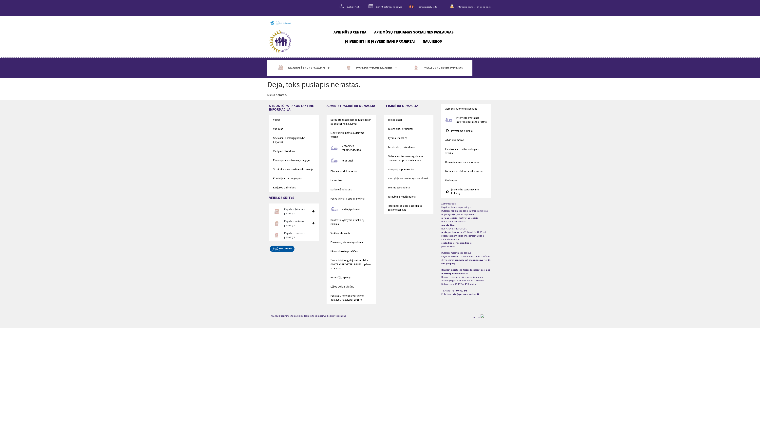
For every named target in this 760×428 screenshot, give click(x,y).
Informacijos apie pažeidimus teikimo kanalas (405, 207)
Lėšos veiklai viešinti (342, 286)
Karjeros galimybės (284, 187)
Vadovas (278, 129)
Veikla (276, 119)
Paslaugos (451, 180)
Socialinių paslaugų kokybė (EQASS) (289, 140)
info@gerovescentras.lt (465, 294)
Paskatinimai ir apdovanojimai (348, 198)
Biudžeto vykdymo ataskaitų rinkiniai (347, 222)
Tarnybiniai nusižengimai (402, 196)
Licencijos (336, 180)
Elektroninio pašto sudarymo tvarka (347, 135)
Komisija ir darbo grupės (287, 178)
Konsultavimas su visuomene (462, 162)
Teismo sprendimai (399, 187)
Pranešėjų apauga (341, 277)
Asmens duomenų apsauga (461, 108)
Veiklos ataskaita (341, 233)
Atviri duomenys (455, 140)
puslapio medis (353, 7)
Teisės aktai (395, 119)
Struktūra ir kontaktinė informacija (293, 169)
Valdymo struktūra (284, 151)
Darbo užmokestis (341, 189)
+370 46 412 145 (459, 290)
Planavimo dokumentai (344, 171)
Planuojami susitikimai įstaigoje (291, 160)
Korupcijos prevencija (401, 169)
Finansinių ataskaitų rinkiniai (347, 242)
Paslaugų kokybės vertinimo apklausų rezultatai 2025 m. (347, 297)
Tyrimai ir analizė (397, 138)
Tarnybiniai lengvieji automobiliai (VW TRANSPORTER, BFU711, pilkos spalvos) (351, 264)
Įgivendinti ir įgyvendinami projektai (380, 41)
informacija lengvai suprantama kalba (474, 7)
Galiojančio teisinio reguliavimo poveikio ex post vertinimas (406, 158)
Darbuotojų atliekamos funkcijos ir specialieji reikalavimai (351, 121)
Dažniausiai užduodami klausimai (464, 171)
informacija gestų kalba (427, 7)
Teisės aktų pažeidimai (401, 147)
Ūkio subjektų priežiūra (344, 251)
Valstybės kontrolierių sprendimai (408, 178)
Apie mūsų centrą (349, 32)
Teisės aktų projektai (400, 129)
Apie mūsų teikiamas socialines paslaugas (414, 32)
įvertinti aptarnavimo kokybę (389, 7)
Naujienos (432, 41)
